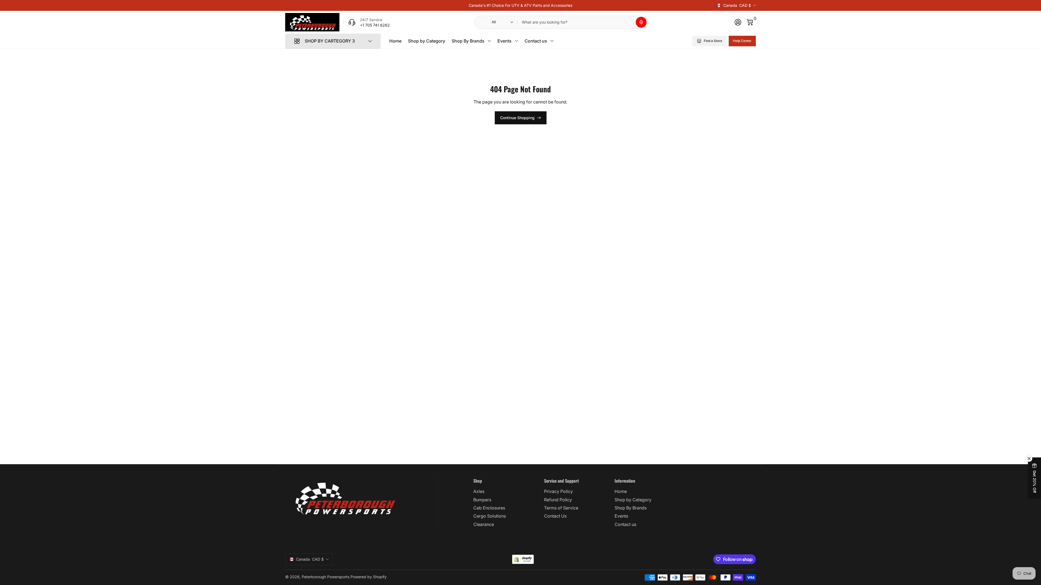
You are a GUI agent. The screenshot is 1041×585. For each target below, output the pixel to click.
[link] (367, 22)
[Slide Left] (464, 5)
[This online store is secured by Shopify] (523, 559)
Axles (478, 491)
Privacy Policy (558, 491)
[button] (641, 22)
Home (395, 41)
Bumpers (482, 499)
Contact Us (555, 516)
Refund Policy (558, 499)
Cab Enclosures (489, 508)
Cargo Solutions (489, 516)
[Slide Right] (576, 5)
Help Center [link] (742, 41)
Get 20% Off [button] (1034, 481)
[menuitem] (506, 491)
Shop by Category (426, 41)
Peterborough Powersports (325, 576)
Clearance (483, 524)
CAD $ (737, 5)
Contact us (536, 41)
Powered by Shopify (369, 576)
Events (504, 41)
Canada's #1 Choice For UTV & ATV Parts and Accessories (520, 5)
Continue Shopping (517, 117)
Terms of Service (561, 508)
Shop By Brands (468, 41)
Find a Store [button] (713, 41)
